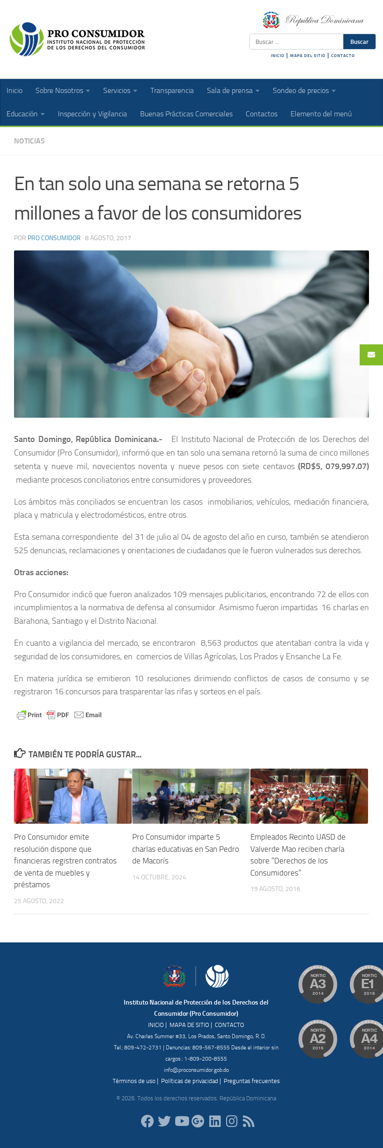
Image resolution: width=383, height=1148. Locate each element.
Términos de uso (134, 1080)
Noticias (29, 140)
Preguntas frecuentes (252, 1080)
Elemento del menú (321, 113)
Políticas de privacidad (189, 1080)
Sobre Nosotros (59, 90)
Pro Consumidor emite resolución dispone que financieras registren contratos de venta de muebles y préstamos (65, 860)
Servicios (116, 90)
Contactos (261, 113)
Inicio (14, 90)
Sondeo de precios (301, 90)
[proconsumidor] (214, 1121)
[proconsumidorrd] (164, 1121)
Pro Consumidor (54, 238)
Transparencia (172, 90)
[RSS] (248, 1121)
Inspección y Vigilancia (92, 113)
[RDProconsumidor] (181, 1121)
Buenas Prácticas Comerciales (186, 113)
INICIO (277, 55)
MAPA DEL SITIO (308, 55)
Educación (22, 113)
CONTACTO (343, 55)
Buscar (359, 41)
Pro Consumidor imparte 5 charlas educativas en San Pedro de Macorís (185, 848)
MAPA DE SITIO (189, 1024)
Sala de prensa (230, 90)
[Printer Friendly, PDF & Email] (59, 714)
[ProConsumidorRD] (147, 1121)
